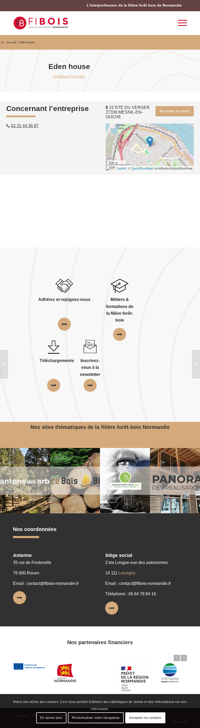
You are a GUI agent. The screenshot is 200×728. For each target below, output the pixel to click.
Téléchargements (57, 360)
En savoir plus (51, 718)
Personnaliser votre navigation (96, 718)
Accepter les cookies (145, 718)
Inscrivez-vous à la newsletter (90, 367)
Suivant (184, 658)
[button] (150, 141)
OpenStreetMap (142, 168)
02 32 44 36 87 (25, 126)
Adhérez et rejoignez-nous (64, 299)
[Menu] (180, 23)
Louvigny (126, 573)
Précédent (177, 658)
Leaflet (121, 168)
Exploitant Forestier (69, 76)
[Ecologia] (4, 364)
